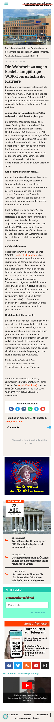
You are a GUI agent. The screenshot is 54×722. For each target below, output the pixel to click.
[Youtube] (36, 665)
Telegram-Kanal (13, 421)
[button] (6, 3)
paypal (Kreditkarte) (27, 385)
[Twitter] (18, 665)
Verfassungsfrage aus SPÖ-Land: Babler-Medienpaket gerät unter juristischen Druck (30, 560)
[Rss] (27, 665)
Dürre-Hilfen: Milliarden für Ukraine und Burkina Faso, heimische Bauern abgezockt (28, 577)
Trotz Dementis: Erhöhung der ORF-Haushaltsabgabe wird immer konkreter (29, 544)
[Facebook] (9, 665)
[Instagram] (45, 665)
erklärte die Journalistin (25, 255)
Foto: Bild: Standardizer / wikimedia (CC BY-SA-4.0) (21, 56)
